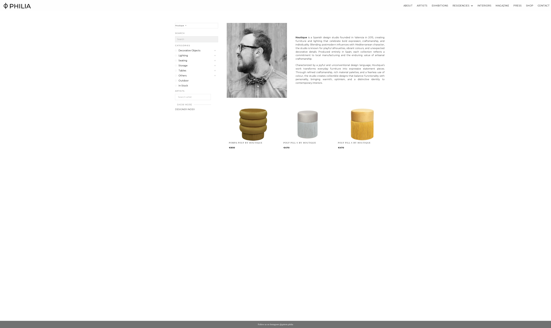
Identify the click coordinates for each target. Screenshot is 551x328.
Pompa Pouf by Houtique (245, 143)
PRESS (517, 6)
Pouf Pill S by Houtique (299, 143)
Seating (183, 60)
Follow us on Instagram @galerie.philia (275, 324)
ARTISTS (422, 6)
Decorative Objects (189, 50)
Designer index (185, 109)
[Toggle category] (216, 51)
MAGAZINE (502, 6)
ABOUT (408, 6)
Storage (183, 65)
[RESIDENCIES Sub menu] (472, 6)
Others (183, 75)
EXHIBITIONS (440, 6)
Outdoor (184, 80)
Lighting (183, 55)
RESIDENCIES (461, 6)
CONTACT (544, 6)
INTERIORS (484, 6)
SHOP (529, 6)
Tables (182, 70)
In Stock (183, 85)
